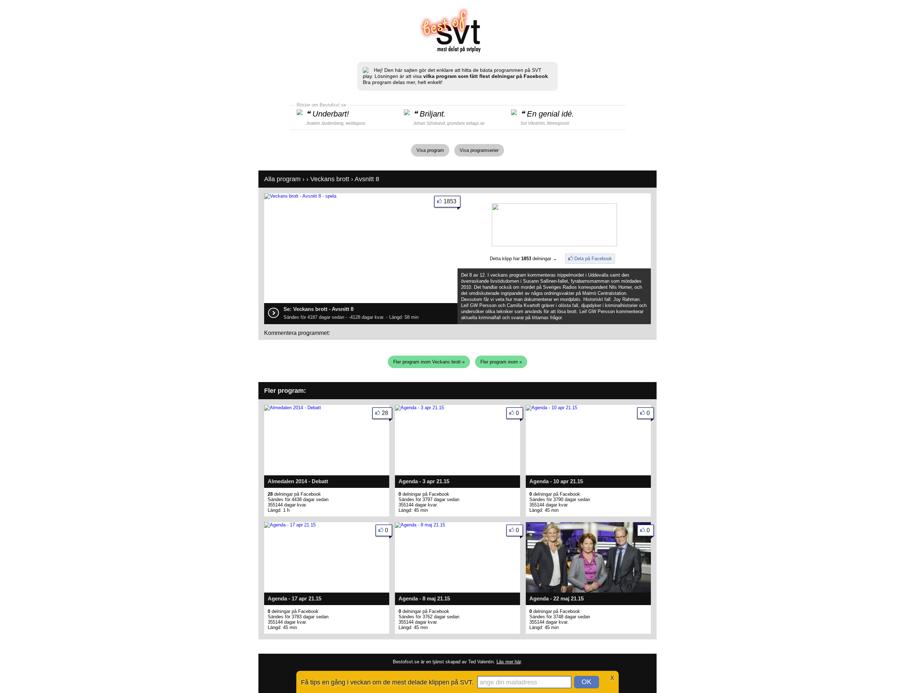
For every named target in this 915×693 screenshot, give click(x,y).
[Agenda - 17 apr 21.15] (290, 525)
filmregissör (558, 123)
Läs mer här (508, 661)
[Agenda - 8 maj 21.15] (420, 525)
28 (385, 413)
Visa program (430, 150)
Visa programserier (479, 150)
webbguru (355, 123)
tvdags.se (475, 123)
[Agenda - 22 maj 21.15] (588, 591)
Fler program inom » (501, 362)
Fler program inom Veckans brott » (429, 362)
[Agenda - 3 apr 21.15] (419, 407)
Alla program (282, 179)
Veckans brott (329, 179)
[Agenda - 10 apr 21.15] (551, 407)
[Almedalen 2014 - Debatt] (292, 407)
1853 (450, 201)
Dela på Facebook (593, 258)
